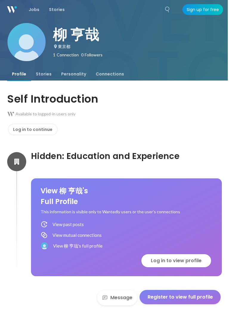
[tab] (19, 74)
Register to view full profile (180, 297)
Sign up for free (203, 10)
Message (121, 297)
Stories (44, 74)
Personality (73, 74)
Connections (110, 74)
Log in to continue (32, 129)
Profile (19, 74)
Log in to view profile (176, 260)
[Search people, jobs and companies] (168, 10)
